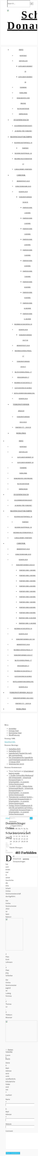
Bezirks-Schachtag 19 (23, 324)
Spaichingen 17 (23, 377)
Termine (23, 87)
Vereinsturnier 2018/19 (25, 565)
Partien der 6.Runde (27, 597)
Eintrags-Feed (14, 731)
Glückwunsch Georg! (23, 388)
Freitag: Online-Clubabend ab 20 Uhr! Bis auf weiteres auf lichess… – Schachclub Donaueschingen (21, 807)
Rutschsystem (23, 108)
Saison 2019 (23, 192)
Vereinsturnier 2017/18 (25, 639)
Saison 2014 (23, 398)
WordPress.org (14, 735)
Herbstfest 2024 (14, 751)
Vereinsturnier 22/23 (16, 764)
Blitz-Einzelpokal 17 (23, 372)
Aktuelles (23, 61)
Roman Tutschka (9, 1051)
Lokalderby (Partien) (23, 169)
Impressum (23, 114)
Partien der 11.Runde (27, 623)
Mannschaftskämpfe (21, 137)
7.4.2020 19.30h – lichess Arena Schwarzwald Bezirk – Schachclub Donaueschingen (21, 788)
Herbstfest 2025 (14, 749)
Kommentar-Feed (15, 733)
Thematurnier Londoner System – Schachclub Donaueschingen (21, 798)
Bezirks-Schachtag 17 (23, 383)
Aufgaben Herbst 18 (25, 462)
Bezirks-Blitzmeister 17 (23, 532)
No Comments (9, 851)
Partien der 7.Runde (27, 602)
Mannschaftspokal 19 (23, 143)
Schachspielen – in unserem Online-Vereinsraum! (19, 783)
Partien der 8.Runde (27, 607)
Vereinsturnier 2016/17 (23, 655)
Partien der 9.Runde (27, 613)
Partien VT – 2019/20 (23, 427)
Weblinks (23, 93)
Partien (25, 148)
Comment (9, 1131)
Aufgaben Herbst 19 (25, 457)
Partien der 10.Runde (27, 618)
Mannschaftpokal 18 (23, 153)
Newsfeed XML (10, 742)
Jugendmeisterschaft (23, 126)
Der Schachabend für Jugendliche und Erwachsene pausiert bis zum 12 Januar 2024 (21, 759)
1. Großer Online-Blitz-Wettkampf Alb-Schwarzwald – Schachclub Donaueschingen (21, 777)
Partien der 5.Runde (27, 591)
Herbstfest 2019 (23, 181)
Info (21, 50)
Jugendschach (21, 120)
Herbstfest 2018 (23, 345)
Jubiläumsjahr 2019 (23, 186)
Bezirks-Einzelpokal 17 (23, 650)
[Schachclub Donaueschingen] (19, 20)
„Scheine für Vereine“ (23, 131)
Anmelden (12, 728)
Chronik (21, 175)
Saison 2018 (23, 329)
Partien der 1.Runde (27, 570)
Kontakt (23, 55)
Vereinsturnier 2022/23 (21, 692)
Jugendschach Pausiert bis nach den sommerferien (20, 754)
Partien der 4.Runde (27, 586)
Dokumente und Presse (23, 478)
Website (8, 1124)
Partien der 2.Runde (27, 575)
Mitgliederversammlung (24, 393)
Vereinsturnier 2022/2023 (23, 698)
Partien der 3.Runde (27, 581)
